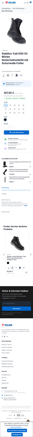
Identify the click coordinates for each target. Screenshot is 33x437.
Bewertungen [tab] (6, 211)
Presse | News (6, 353)
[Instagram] (7, 336)
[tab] (16, 188)
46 (6, 113)
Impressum (9, 418)
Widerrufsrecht (18, 418)
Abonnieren (16, 308)
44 (19, 109)
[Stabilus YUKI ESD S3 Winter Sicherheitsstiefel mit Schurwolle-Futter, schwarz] (16, 31)
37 (10, 105)
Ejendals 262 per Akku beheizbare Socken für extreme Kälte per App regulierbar (18, 170)
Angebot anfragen (7, 350)
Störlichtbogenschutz (8, 366)
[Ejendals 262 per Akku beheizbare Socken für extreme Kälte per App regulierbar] (5, 172)
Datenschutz (5, 383)
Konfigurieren (17, 434)
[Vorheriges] (4, 254)
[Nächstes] (31, 254)
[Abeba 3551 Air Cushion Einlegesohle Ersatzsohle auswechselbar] (5, 179)
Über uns (4, 377)
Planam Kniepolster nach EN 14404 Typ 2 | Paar (20, 162)
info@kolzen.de (8, 395)
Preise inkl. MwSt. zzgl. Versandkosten (13, 96)
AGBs (25, 418)
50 (23, 113)
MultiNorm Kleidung (7, 364)
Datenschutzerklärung (7, 314)
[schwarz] (8, 263)
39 (19, 105)
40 (23, 105)
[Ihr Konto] (27, 3)
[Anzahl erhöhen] (13, 127)
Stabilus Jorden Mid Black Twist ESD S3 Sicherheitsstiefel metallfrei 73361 (16, 258)
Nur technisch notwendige (17, 430)
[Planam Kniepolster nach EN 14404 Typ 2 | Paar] (5, 164)
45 (23, 109)
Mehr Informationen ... (17, 427)
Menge (6, 123)
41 (5, 109)
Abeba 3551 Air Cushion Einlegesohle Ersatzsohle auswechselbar (19, 177)
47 (10, 113)
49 (19, 113)
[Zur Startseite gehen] (13, 2)
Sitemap (4, 380)
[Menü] (3, 2)
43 (14, 109)
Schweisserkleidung (7, 361)
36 (6, 105)
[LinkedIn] (4, 336)
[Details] (26, 272)
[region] (16, 31)
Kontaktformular (6, 375)
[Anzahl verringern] (6, 127)
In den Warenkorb (18, 132)
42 (10, 109)
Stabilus (5, 50)
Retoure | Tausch (6, 344)
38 (14, 105)
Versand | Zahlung (7, 347)
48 (14, 113)
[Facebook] (2, 336)
